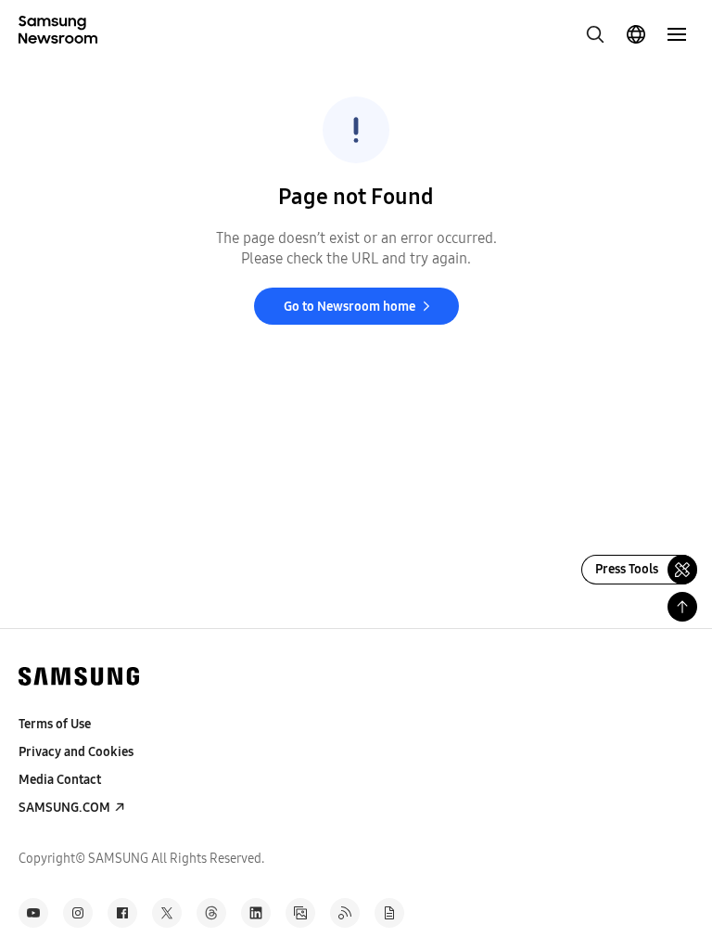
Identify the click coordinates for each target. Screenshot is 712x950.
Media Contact (60, 780)
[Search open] (595, 34)
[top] (682, 607)
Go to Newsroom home (349, 307)
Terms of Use (55, 724)
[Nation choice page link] (636, 34)
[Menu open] (676, 34)
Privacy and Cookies (76, 752)
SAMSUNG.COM (64, 807)
